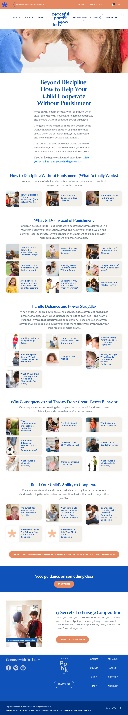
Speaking (78, 17)
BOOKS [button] (27, 17)
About (112, 668)
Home (81, 4)
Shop (40, 17)
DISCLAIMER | (29, 711)
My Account (97, 4)
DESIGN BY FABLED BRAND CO (77, 711)
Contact (95, 17)
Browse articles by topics (30, 4)
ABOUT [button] (86, 17)
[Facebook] (8, 668)
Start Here (112, 17)
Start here (64, 684)
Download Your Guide (72, 639)
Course (16, 17)
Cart (116, 4)
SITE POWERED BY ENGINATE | (49, 711)
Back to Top (111, 708)
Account (113, 686)
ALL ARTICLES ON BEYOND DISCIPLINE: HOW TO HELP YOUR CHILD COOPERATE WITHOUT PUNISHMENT (64, 554)
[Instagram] (23, 668)
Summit (94, 668)
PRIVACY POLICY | (14, 711)
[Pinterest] (15, 668)
